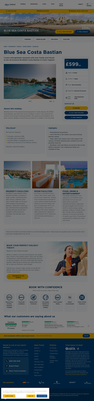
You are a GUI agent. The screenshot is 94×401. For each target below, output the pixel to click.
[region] (25, 393)
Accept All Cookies (42, 395)
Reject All (30, 395)
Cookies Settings (9, 395)
